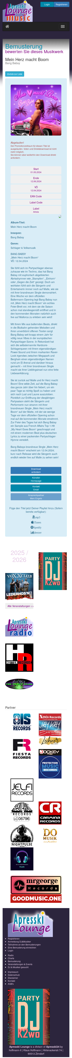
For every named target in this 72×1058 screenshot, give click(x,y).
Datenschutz (14, 974)
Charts (11, 958)
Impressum (13, 971)
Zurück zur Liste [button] (14, 73)
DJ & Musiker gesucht (18, 967)
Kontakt (11, 980)
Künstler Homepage (36, 479)
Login (47, 4)
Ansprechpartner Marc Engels (36, 497)
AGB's (11, 983)
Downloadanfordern (36, 470)
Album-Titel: (18, 222)
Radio (11, 955)
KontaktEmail (36, 488)
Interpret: (16, 233)
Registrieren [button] (61, 4)
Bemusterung (14, 961)
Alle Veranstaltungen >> (20, 606)
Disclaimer (13, 977)
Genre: (15, 243)
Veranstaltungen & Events (20, 964)
